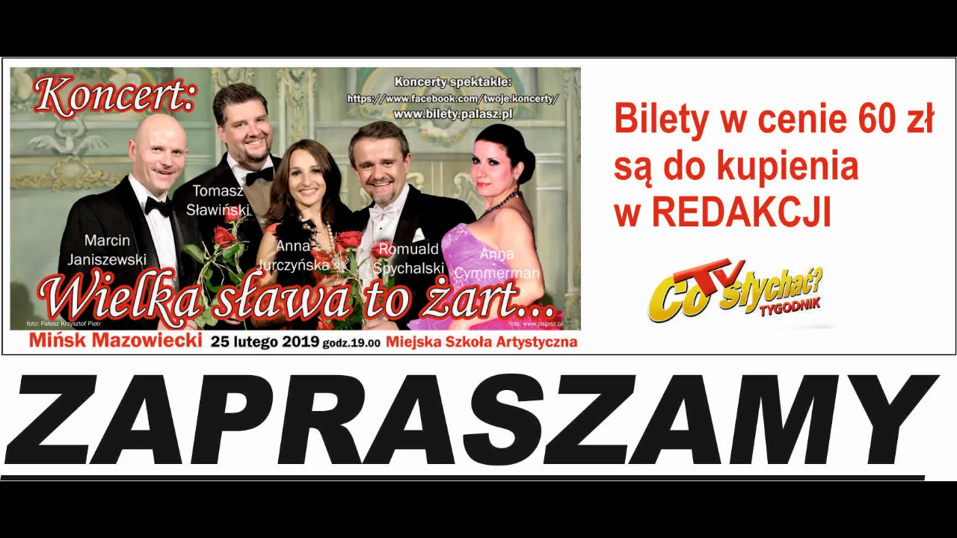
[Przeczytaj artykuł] (896, 518)
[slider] (478, 496)
